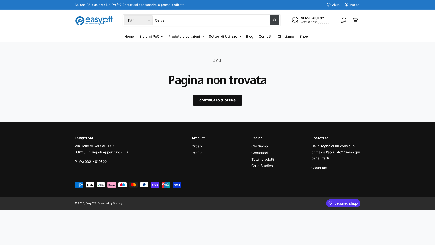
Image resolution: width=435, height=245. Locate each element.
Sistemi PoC (149, 36)
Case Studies (262, 166)
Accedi (355, 5)
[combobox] (217, 20)
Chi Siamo (259, 146)
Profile (197, 153)
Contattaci (259, 153)
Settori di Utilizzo (223, 36)
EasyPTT (91, 203)
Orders (197, 146)
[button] (355, 20)
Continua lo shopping (217, 100)
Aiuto (336, 5)
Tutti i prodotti (262, 159)
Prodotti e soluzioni (184, 36)
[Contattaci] (343, 20)
